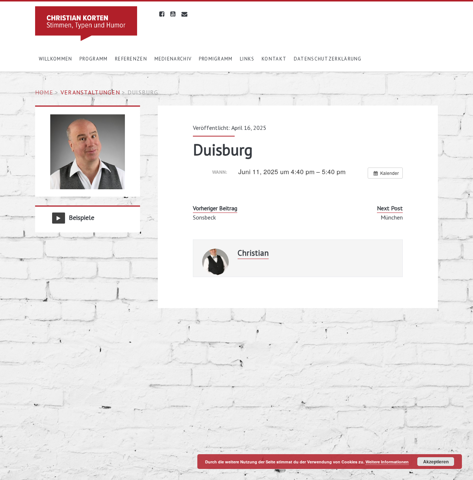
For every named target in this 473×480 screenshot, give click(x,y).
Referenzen (131, 59)
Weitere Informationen (387, 462)
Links (247, 59)
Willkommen (55, 59)
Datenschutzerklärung (328, 59)
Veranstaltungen (90, 92)
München (392, 217)
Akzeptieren (436, 461)
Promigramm (216, 59)
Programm (93, 59)
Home (44, 92)
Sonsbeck (204, 217)
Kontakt (274, 59)
